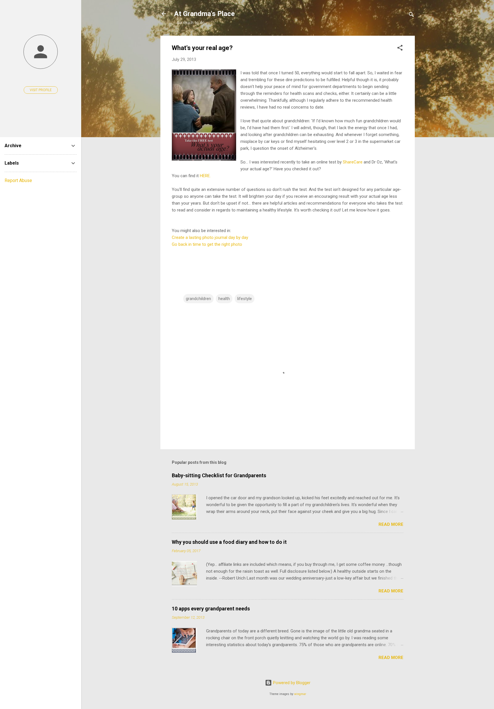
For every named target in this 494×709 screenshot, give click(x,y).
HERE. (205, 175)
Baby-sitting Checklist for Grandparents (219, 475)
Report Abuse (18, 180)
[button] (400, 48)
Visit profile (41, 90)
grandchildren (198, 298)
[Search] (411, 15)
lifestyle (244, 298)
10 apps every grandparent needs (211, 609)
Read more (391, 524)
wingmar (300, 694)
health (224, 298)
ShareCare (353, 162)
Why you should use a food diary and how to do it (229, 542)
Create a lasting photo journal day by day (210, 237)
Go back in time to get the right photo (207, 244)
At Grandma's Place (204, 14)
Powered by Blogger (291, 682)
